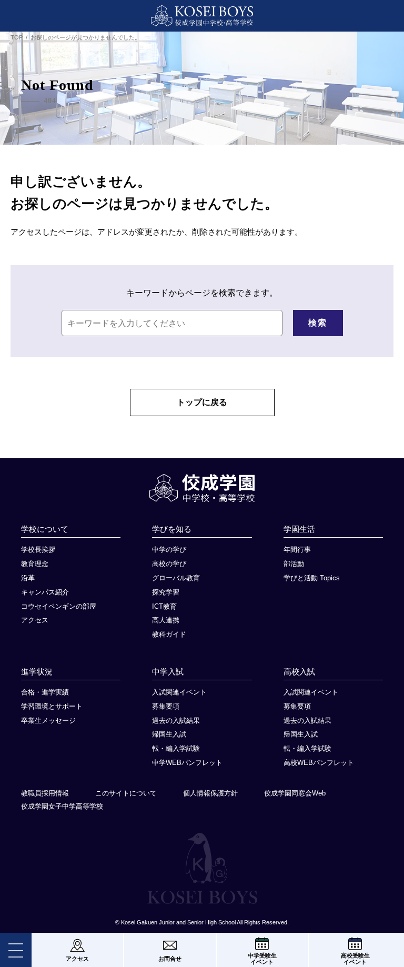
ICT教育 (164, 606)
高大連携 (165, 620)
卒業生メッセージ (48, 720)
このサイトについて (126, 793)
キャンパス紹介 (45, 592)
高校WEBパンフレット (319, 763)
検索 (317, 322)
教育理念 (34, 564)
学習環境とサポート (52, 706)
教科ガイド (169, 634)
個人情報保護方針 (210, 793)
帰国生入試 (169, 734)
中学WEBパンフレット (187, 763)
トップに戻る (202, 402)
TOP (17, 37)
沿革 (28, 578)
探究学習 (165, 592)
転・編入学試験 (176, 748)
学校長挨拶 (38, 549)
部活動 (294, 564)
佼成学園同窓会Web (295, 793)
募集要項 (165, 706)
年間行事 (297, 549)
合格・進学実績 (45, 692)
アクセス (34, 620)
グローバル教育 (176, 578)
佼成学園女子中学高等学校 (62, 806)
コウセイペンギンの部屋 (58, 606)
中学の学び (169, 549)
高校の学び (169, 564)
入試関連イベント (179, 692)
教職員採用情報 (45, 793)
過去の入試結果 (176, 720)
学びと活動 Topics (312, 578)
